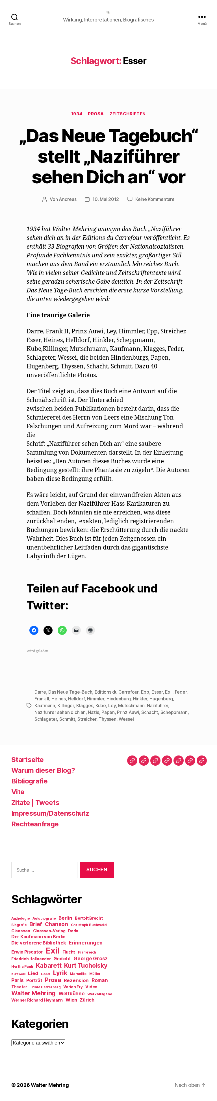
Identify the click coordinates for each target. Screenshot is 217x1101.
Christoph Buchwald (89, 925)
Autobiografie (44, 918)
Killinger (65, 705)
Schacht (149, 712)
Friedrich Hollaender (31, 959)
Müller (95, 974)
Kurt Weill (18, 974)
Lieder (45, 974)
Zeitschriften (128, 113)
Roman (100, 980)
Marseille (78, 974)
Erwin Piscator (27, 952)
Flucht (68, 952)
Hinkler (140, 699)
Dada (73, 931)
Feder (181, 692)
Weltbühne (71, 993)
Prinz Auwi (128, 712)
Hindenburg (119, 699)
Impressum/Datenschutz (50, 813)
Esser (157, 692)
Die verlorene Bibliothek (38, 943)
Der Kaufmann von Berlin (38, 936)
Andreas (67, 199)
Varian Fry (73, 987)
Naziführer (157, 705)
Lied (33, 973)
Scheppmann (174, 712)
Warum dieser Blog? (43, 770)
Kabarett (49, 965)
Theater (19, 987)
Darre (40, 692)
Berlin (65, 918)
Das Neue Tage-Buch (70, 692)
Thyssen (107, 719)
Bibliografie (29, 781)
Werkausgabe (99, 994)
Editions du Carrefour (116, 692)
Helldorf (76, 699)
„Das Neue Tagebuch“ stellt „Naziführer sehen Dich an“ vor (108, 156)
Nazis (93, 712)
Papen (108, 712)
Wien (71, 1000)
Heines (58, 699)
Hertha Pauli (22, 966)
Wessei (126, 719)
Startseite (27, 759)
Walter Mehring (33, 993)
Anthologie (20, 918)
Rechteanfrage (34, 824)
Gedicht (62, 958)
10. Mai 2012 (105, 199)
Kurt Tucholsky (85, 965)
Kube (101, 705)
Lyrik (60, 972)
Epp (145, 692)
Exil (168, 692)
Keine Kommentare (155, 199)
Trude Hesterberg (45, 987)
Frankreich (87, 952)
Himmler (95, 699)
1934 (76, 113)
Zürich (87, 1000)
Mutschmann (131, 705)
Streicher (86, 719)
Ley (112, 705)
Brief (35, 924)
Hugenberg (161, 699)
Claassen (20, 930)
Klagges (84, 705)
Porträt (34, 980)
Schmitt (67, 719)
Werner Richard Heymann (37, 1000)
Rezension (76, 980)
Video (91, 986)
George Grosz (90, 958)
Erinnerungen (86, 942)
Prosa (96, 113)
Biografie (19, 925)
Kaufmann (44, 705)
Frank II (41, 699)
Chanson (56, 924)
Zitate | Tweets (35, 802)
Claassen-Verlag (49, 931)
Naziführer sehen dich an (60, 712)
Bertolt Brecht (89, 918)
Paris (17, 980)
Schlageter (45, 719)
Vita (17, 792)
